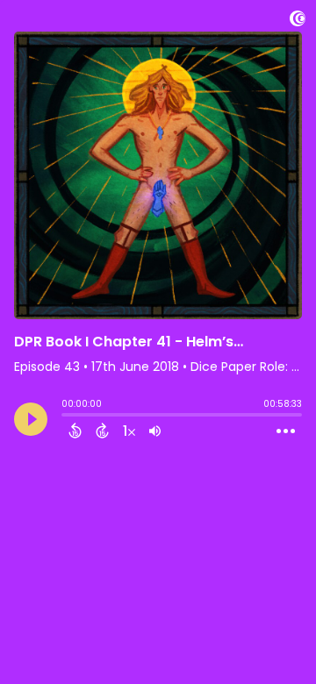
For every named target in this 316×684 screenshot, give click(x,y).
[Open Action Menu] (285, 431)
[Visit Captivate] (297, 21)
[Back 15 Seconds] (75, 430)
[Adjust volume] (155, 430)
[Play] (30, 419)
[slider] (65, 416)
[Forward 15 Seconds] (102, 430)
